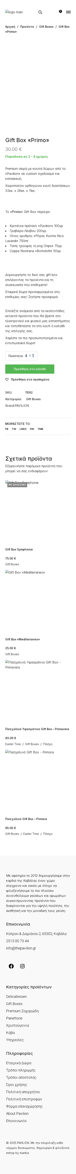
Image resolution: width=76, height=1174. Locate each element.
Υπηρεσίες (15, 1040)
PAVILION (22, 406)
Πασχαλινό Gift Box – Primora (26, 819)
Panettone (14, 1018)
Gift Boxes (33, 399)
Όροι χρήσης (16, 1084)
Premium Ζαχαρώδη (22, 1011)
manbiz (24, 1153)
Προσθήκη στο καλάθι (30, 369)
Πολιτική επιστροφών (24, 1099)
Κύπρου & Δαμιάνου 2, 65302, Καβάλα (36, 934)
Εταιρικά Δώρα (18, 1063)
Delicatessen (16, 996)
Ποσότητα (16, 356)
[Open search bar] (40, 12)
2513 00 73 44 (17, 941)
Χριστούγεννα (17, 1025)
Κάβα (10, 1033)
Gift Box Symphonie (19, 549)
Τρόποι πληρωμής (21, 1070)
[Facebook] (11, 966)
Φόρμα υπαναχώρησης (24, 1106)
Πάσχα (47, 744)
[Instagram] (22, 966)
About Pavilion (17, 1113)
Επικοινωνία (16, 1121)
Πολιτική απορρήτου (23, 1092)
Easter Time (13, 744)
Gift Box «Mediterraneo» (22, 639)
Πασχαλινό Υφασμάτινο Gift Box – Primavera (37, 729)
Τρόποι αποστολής (21, 1077)
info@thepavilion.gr (21, 948)
